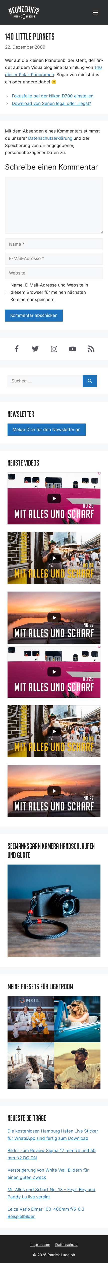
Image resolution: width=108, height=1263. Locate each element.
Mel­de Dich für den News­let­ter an (47, 429)
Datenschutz (66, 1244)
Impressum (40, 1244)
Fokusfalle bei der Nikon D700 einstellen (52, 95)
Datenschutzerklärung (50, 138)
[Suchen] (90, 381)
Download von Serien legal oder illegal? (51, 103)
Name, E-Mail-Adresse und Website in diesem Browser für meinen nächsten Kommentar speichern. (49, 292)
